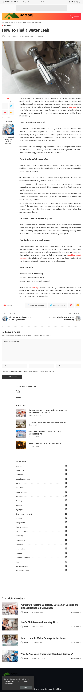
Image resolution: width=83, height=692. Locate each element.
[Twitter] (72, 2)
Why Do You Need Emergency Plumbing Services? (8, 140)
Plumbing (8, 25)
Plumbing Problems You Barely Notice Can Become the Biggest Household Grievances (49, 606)
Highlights (19, 509)
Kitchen (19, 518)
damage (72, 107)
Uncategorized (22, 566)
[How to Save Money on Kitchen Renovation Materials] (21, 424)
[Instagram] (77, 2)
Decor (18, 483)
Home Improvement (24, 514)
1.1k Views (40, 36)
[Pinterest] (74, 2)
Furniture (19, 505)
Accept (26, 687)
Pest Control (21, 531)
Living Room (20, 523)
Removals (19, 544)
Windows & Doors (23, 571)
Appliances (20, 466)
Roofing (19, 553)
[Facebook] (69, 2)
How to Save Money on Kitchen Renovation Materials (47, 422)
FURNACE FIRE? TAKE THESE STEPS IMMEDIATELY (45, 444)
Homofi (18, 397)
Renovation (20, 549)
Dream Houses (21, 492)
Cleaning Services (23, 479)
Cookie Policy (8, 683)
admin (8, 36)
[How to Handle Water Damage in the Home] (10, 640)
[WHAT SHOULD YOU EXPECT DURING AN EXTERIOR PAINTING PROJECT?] (21, 434)
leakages (36, 287)
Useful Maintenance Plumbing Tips (39, 622)
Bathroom (20, 470)
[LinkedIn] (79, 2)
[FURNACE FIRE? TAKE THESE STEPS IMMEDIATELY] (21, 445)
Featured (19, 496)
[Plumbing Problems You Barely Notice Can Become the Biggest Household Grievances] (21, 413)
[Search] (71, 16)
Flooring (19, 501)
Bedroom (19, 475)
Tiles (17, 562)
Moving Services (22, 527)
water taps (58, 177)
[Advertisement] (41, 8)
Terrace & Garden (23, 557)
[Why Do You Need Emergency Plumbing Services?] (8, 129)
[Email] (11, 112)
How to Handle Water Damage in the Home (43, 638)
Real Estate (20, 540)
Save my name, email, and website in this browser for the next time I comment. (30, 371)
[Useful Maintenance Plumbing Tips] (10, 624)
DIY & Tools (20, 488)
